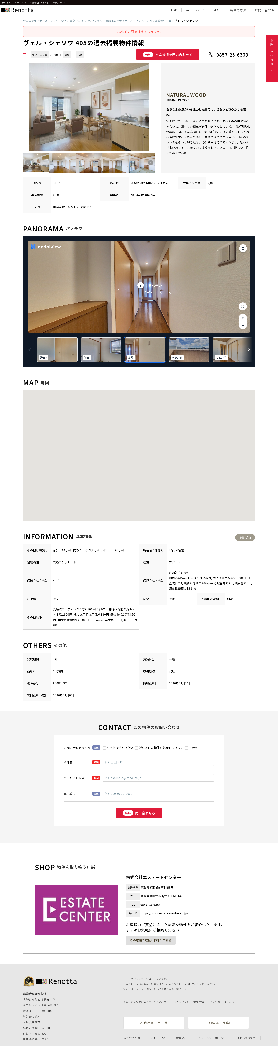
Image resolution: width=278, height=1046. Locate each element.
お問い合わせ (265, 10)
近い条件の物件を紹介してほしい (161, 747)
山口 (50, 1027)
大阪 (25, 1022)
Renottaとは (195, 10)
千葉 (43, 1005)
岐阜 (25, 1016)
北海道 (27, 999)
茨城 (25, 1005)
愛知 (37, 1016)
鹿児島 (45, 1039)
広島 (43, 1027)
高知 (43, 1033)
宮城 (40, 999)
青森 (34, 999)
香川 (31, 1033)
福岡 (25, 1039)
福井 (43, 1010)
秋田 (46, 999)
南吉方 (152, 183)
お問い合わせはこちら (271, 58)
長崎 (31, 1039)
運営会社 (181, 1038)
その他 (193, 747)
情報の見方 (245, 537)
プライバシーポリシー (212, 1038)
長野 (56, 1010)
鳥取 (71, 207)
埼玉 (37, 1005)
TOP (174, 10)
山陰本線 (59, 207)
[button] (27, 162)
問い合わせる (140, 812)
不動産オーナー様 (153, 1022)
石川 (37, 1010)
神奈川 (57, 1005)
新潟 (25, 1010)
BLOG (217, 10)
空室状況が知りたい (120, 747)
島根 (31, 1027)
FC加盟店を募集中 (219, 1022)
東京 (50, 1005)
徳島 (25, 1033)
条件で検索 (238, 10)
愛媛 (37, 1033)
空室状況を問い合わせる (169, 54)
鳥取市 (143, 183)
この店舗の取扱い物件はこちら (151, 940)
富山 (31, 1010)
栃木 (31, 1005)
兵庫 (31, 1022)
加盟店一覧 (157, 1038)
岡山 (37, 1027)
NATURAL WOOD (186, 94)
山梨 (50, 1010)
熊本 (37, 1039)
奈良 (37, 1022)
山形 (52, 999)
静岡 (31, 1016)
